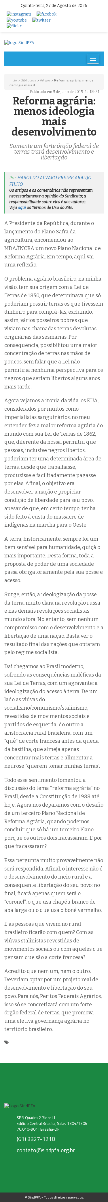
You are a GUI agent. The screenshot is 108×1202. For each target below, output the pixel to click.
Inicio (13, 80)
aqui (22, 207)
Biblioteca (28, 80)
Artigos (45, 80)
